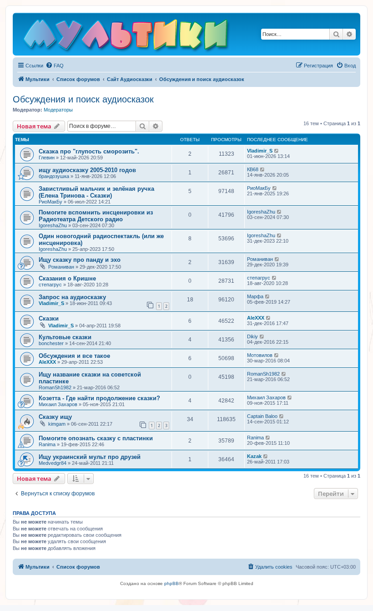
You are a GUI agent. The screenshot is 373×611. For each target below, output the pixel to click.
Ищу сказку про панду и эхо (80, 259)
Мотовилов (259, 355)
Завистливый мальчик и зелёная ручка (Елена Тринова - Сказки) (96, 192)
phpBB (171, 583)
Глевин (47, 157)
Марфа (255, 296)
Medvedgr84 (52, 463)
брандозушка (54, 176)
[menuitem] (54, 65)
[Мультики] (127, 36)
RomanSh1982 (55, 387)
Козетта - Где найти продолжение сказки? (99, 398)
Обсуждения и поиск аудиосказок (83, 99)
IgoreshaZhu (53, 225)
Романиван (61, 267)
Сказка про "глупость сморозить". (89, 151)
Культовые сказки (65, 337)
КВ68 (252, 169)
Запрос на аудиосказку (72, 297)
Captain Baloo (262, 416)
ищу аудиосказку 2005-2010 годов (87, 170)
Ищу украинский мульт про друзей (90, 456)
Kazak (254, 456)
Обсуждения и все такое (74, 355)
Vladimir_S (259, 150)
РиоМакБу (50, 201)
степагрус (50, 284)
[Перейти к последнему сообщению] (277, 150)
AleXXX (255, 318)
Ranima (47, 444)
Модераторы (58, 109)
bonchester (51, 343)
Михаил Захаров (58, 404)
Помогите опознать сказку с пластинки (96, 438)
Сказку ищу (55, 416)
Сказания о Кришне (67, 278)
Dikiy (252, 336)
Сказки (49, 318)
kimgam (57, 424)
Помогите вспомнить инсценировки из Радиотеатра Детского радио (96, 216)
